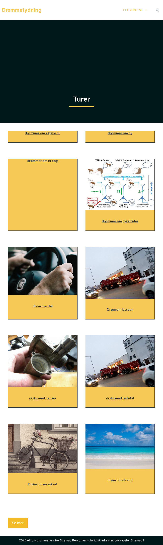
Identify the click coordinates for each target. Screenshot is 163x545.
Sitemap (65, 540)
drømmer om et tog (42, 161)
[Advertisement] (81, 49)
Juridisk (95, 540)
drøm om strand (120, 480)
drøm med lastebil (120, 398)
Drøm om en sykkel (42, 484)
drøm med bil (42, 306)
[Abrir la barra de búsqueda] (157, 10)
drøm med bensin (42, 398)
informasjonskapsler (115, 540)
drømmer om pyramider (120, 221)
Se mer (18, 523)
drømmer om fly (120, 133)
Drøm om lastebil (120, 309)
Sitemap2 (137, 540)
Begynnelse (133, 10)
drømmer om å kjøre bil (42, 133)
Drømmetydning (22, 10)
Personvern (80, 540)
